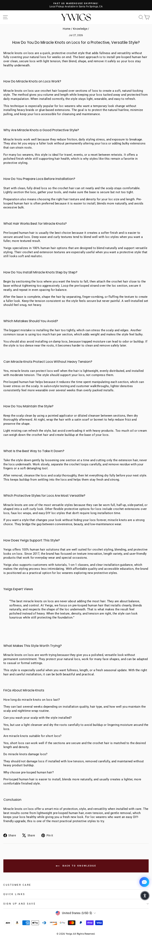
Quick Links (14, 894)
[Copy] (75, 618)
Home (66, 28)
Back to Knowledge (78, 866)
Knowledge (80, 28)
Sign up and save (19, 903)
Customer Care (17, 885)
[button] (145, 895)
